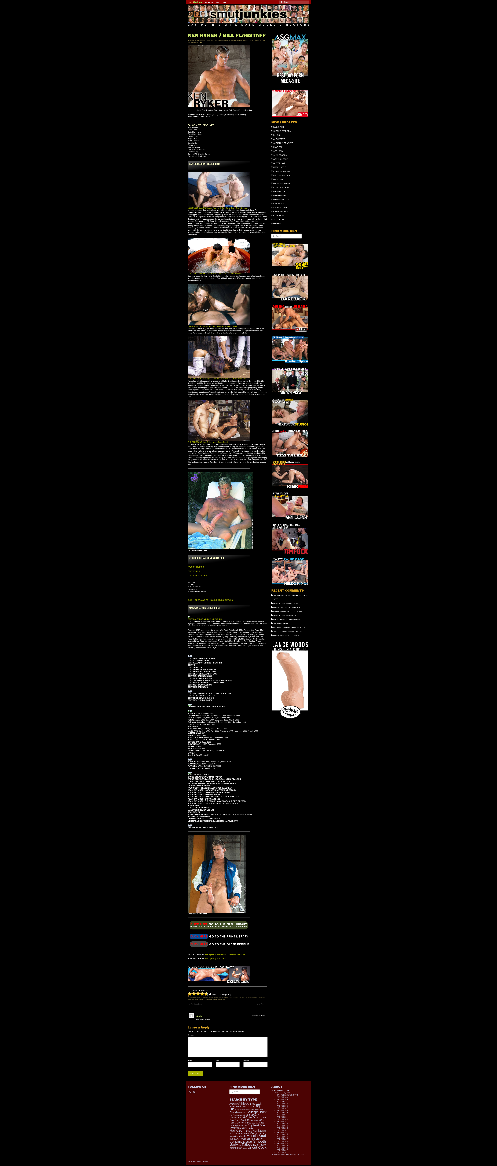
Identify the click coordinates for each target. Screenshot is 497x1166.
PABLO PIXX (278, 127)
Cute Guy (251, 1117)
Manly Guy (202, 999)
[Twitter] (190, 1092)
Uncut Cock (257, 1147)
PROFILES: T (282, 1139)
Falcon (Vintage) (254, 40)
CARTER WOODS (280, 211)
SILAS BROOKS (280, 155)
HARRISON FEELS (281, 199)
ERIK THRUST (279, 203)
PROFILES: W (282, 1146)
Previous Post (196, 1004)
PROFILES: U (282, 1141)
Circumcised (241, 1113)
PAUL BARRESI (293, 607)
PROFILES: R (282, 1135)
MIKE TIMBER (293, 635)
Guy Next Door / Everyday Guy (248, 1126)
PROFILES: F (282, 1108)
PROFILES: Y (282, 1150)
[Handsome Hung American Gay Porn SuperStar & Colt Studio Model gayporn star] (219, 936)
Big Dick (203, 997)
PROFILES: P (282, 1130)
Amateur (233, 1104)
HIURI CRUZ (278, 179)
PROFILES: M (282, 1124)
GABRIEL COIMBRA (281, 183)
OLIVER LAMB (279, 163)
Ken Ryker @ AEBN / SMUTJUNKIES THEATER (225, 954)
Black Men (259, 1110)
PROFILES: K (282, 1119)
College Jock (256, 1112)
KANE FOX (277, 147)
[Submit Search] (281, 2)
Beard (232, 1106)
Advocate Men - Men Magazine (214, 40)
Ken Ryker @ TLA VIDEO (215, 959)
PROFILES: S (282, 1137)
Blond (208, 997)
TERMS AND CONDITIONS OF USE (289, 1154)
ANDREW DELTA (280, 207)
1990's (197, 40)
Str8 (240, 1145)
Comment (191, 1035)
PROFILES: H (282, 1113)
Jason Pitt (292, 615)
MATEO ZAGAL (279, 195)
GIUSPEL (277, 223)
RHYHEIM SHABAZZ (281, 171)
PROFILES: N (282, 1126)
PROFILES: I (282, 1115)
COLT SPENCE (279, 215)
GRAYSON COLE (280, 159)
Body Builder (214, 997)
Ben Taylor (283, 623)
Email (218, 1060)
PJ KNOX (277, 135)
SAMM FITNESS (298, 627)
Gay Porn (229, 997)
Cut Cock (241, 1115)
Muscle (215, 999)
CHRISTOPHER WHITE (283, 143)
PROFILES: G (282, 1110)
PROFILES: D (282, 1104)
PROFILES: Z (282, 1152)
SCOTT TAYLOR (295, 631)
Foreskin (257, 1120)
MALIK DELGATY (280, 191)
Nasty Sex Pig (234, 1139)
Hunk (189, 999)
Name (190, 1060)
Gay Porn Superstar (248, 997)
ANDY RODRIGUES (281, 175)
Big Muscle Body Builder (245, 1110)
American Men (228, 40)
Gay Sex (255, 1123)
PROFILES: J (282, 1117)
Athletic (191, 997)
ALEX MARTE (279, 139)
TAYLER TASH (279, 219)
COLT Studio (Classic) (241, 40)
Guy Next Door (242, 1125)
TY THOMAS (298, 611)
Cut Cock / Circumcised (244, 1116)
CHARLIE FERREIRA (282, 131)
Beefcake (197, 997)
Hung (250, 1131)
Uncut (245, 1148)
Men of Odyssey (193, 42)
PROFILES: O (282, 1128)
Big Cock (250, 1107)
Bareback (255, 1103)
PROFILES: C (282, 1102)
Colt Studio (222, 997)
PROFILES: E (282, 1106)
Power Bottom (246, 1139)
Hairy (255, 997)
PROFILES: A (282, 1097)
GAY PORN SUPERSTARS (287, 1095)
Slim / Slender (244, 1141)
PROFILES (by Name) (283, 1093)
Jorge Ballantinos (293, 619)
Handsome (261, 997)
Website (246, 1060)
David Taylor (293, 603)
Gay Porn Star (237, 997)
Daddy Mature (247, 1120)
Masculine (209, 999)
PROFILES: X (282, 1148)
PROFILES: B (282, 1099)
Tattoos (247, 1144)
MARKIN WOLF (279, 167)
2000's (201, 40)
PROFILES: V (282, 1143)
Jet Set (262, 40)
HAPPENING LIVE (281, 1091)
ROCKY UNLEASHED (282, 187)
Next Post (261, 1004)
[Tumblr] (194, 1092)
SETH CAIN (278, 151)
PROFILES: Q (282, 1132)
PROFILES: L (282, 1121)
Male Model (195, 999)
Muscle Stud (221, 999)
